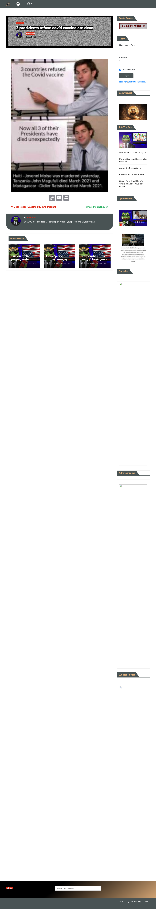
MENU (9, 888)
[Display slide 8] (137, 459)
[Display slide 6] (133, 459)
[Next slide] (144, 218)
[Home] (8, 4)
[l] (39, 4)
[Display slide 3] (139, 222)
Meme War (20, 23)
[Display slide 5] (143, 222)
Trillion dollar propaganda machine (20, 259)
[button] (137, 4)
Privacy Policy (136, 902)
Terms (146, 902)
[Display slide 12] (137, 461)
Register (123, 82)
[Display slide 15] (143, 461)
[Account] (30, 4)
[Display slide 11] (142, 459)
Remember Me (128, 70)
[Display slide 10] (140, 459)
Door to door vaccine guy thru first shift (34, 207)
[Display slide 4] (141, 222)
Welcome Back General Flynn (132, 153)
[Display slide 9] (139, 459)
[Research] (19, 4)
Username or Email (127, 45)
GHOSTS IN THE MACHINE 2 (132, 175)
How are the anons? (95, 207)
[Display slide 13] (139, 461)
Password (123, 57)
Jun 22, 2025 (89, 264)
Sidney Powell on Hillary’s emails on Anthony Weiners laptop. (131, 184)
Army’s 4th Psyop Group (130, 168)
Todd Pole (30, 33)
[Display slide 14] (141, 461)
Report (121, 902)
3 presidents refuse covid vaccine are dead (54, 28)
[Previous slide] (123, 218)
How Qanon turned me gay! (57, 257)
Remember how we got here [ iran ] (94, 259)
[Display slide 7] (135, 459)
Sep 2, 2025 (53, 264)
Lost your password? (137, 82)
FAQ (127, 902)
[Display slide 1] (135, 222)
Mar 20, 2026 (18, 264)
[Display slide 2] (137, 222)
